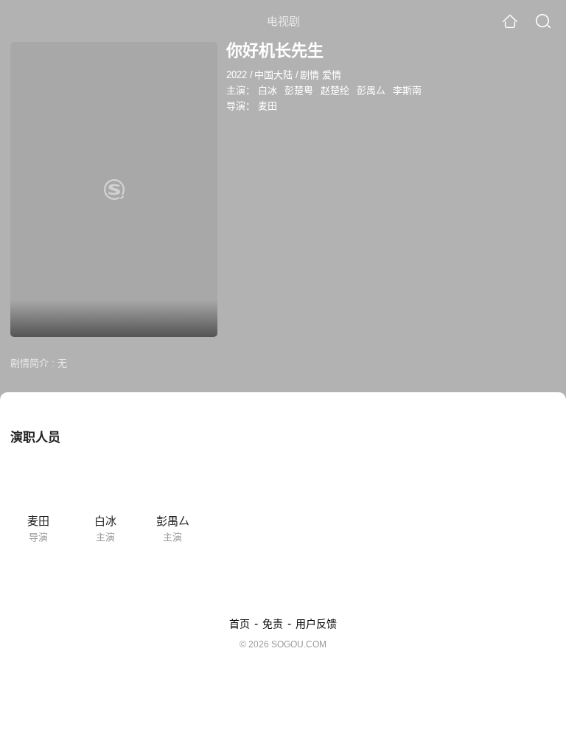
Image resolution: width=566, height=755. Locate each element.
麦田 (267, 105)
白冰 (267, 90)
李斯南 (407, 90)
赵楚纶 (335, 90)
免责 (272, 624)
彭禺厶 (371, 90)
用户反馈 (316, 624)
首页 (239, 624)
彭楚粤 (298, 90)
